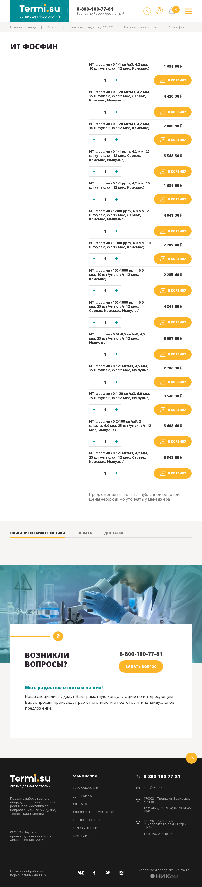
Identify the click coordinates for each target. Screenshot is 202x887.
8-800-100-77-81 (95, 9)
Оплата (84, 533)
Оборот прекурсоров (94, 811)
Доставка (113, 533)
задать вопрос (140, 666)
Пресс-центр (85, 828)
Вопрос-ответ (87, 820)
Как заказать (85, 787)
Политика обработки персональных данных (28, 873)
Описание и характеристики (37, 533)
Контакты (82, 836)
